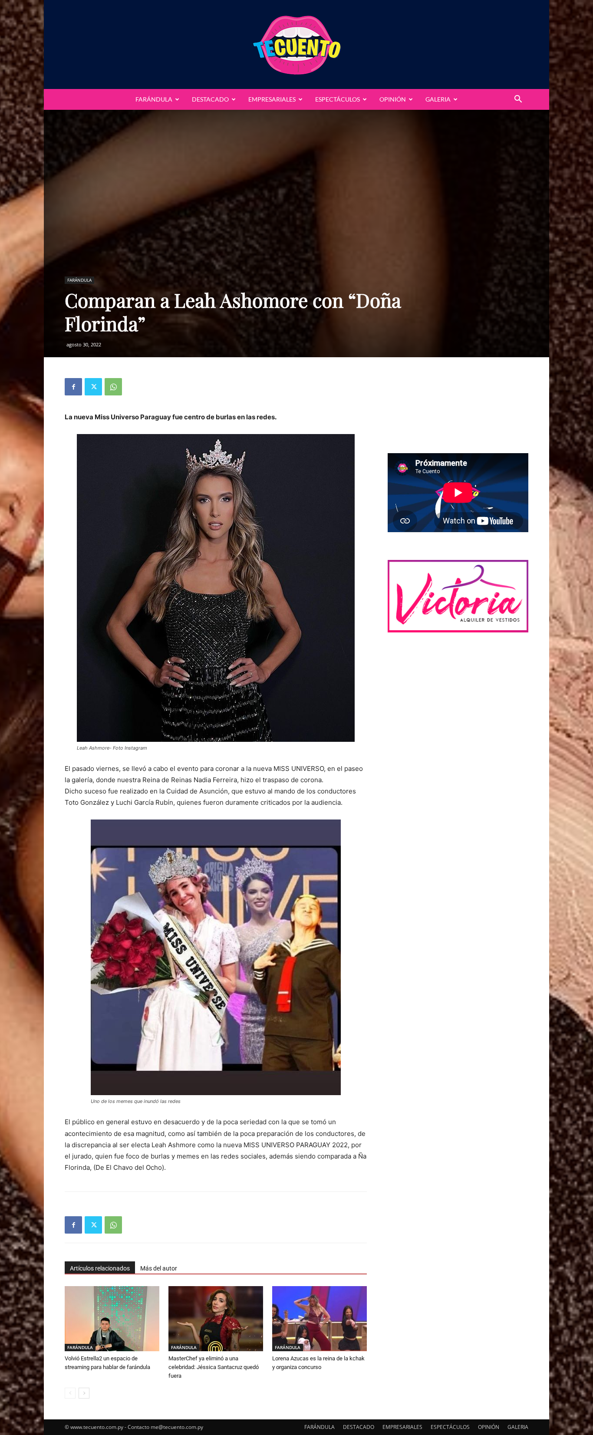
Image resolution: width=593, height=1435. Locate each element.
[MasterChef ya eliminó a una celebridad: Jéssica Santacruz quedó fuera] (215, 1318)
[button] (517, 100)
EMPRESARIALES (272, 99)
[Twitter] (93, 386)
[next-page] (84, 1393)
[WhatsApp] (113, 386)
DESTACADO (210, 99)
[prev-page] (70, 1393)
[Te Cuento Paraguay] (296, 44)
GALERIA (438, 99)
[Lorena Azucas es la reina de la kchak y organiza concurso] (319, 1318)
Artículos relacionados (100, 1268)
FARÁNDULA (153, 99)
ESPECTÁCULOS (337, 99)
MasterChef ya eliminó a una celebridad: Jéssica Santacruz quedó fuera (213, 1367)
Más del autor (158, 1268)
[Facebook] (73, 386)
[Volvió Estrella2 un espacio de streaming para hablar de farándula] (112, 1318)
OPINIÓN (392, 99)
